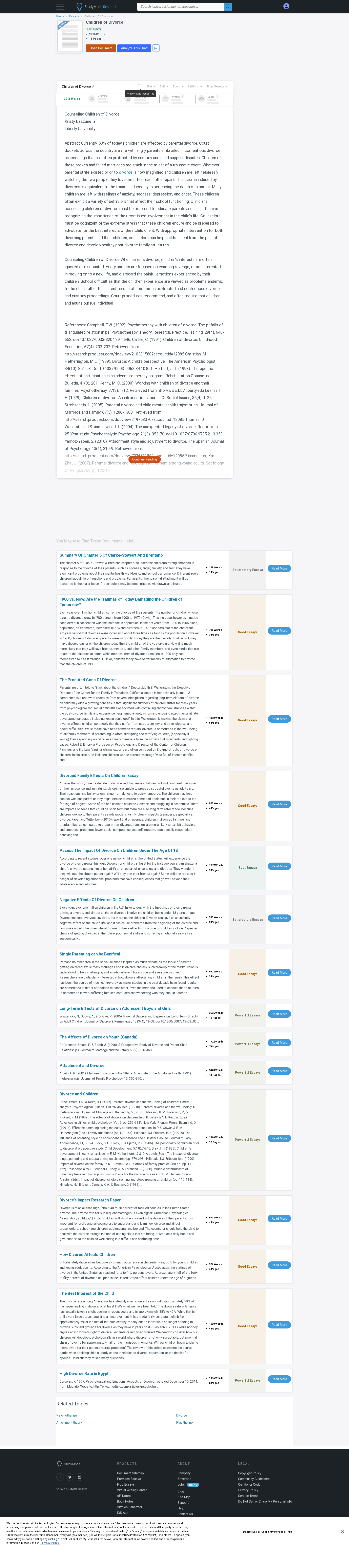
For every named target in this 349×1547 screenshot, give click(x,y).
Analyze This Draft (134, 48)
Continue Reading (144, 459)
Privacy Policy (248, 1490)
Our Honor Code (249, 1484)
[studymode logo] (104, 7)
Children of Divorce (104, 22)
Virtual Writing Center (132, 1490)
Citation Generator (129, 1507)
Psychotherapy (67, 1415)
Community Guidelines (254, 1479)
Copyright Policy (249, 1473)
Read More (279, 568)
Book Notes (125, 1501)
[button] (60, 7)
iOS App (122, 1513)
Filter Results (215, 86)
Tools (176, 86)
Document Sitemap (130, 1473)
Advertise (184, 1479)
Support (183, 1503)
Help (181, 1508)
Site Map (184, 1497)
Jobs (181, 1484)
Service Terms (248, 1496)
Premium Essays (129, 1479)
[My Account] (288, 6)
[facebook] (61, 1480)
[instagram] (80, 1480)
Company (184, 1473)
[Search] (228, 7)
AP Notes (124, 1496)
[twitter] (71, 1480)
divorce (125, 172)
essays (74, 16)
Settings (193, 86)
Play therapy (185, 1422)
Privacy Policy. (50, 1542)
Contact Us (185, 1514)
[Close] (342, 1531)
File (149, 86)
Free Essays (126, 1484)
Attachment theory (69, 1422)
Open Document (101, 48)
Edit (162, 86)
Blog (181, 1491)
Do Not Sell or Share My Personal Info (267, 1531)
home (60, 16)
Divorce (181, 1415)
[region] (174, 1532)
